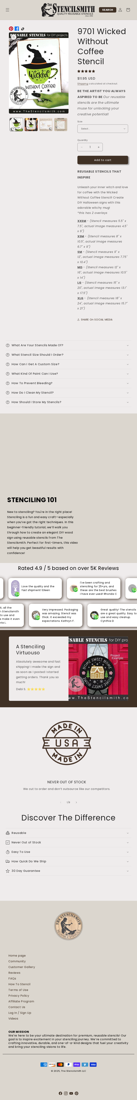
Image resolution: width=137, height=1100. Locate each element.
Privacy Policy (18, 996)
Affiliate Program (21, 1001)
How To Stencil (19, 984)
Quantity (82, 140)
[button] (7, 10)
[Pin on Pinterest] (11, 29)
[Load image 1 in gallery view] (16, 124)
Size (80, 121)
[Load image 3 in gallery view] (45, 124)
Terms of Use (18, 990)
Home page (17, 956)
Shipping (82, 83)
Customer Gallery (21, 967)
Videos (13, 1018)
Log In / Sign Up (19, 1013)
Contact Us (16, 1007)
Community (17, 961)
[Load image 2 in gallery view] (31, 124)
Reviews (14, 973)
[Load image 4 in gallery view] (60, 124)
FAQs (12, 978)
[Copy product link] (22, 29)
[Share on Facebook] (17, 29)
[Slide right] (76, 802)
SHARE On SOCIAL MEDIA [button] (97, 319)
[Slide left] (61, 802)
